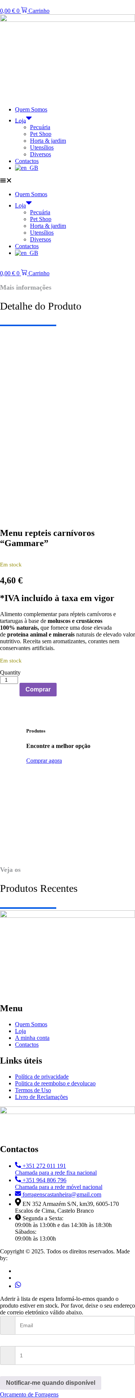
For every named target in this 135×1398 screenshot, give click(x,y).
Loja (20, 120)
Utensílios (42, 147)
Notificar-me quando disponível (50, 1383)
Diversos (40, 154)
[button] (67, 181)
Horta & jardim (48, 140)
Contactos (27, 161)
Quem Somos (31, 109)
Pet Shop (40, 134)
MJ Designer (25, 1258)
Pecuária (40, 127)
